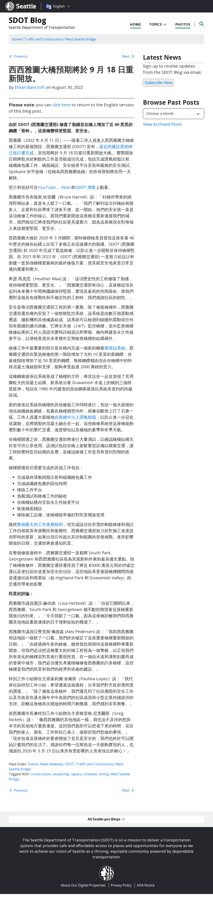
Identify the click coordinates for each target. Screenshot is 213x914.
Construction (40, 774)
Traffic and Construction (95, 764)
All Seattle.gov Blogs (104, 819)
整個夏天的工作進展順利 (40, 524)
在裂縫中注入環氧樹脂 (75, 417)
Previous (20, 56)
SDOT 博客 (85, 187)
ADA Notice (146, 885)
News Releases (51, 764)
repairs (76, 774)
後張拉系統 (114, 348)
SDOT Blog (27, 20)
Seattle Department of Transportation (42, 27)
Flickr (66, 187)
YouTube (47, 187)
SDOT (69, 764)
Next (126, 56)
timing (104, 774)
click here (61, 105)
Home (135, 24)
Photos (182, 24)
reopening (60, 774)
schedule (90, 774)
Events (33, 764)
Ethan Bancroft (30, 87)
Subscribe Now (158, 82)
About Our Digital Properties (83, 885)
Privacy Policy (121, 885)
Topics (156, 24)
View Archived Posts (162, 124)
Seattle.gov (14, 2)
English (59, 6)
